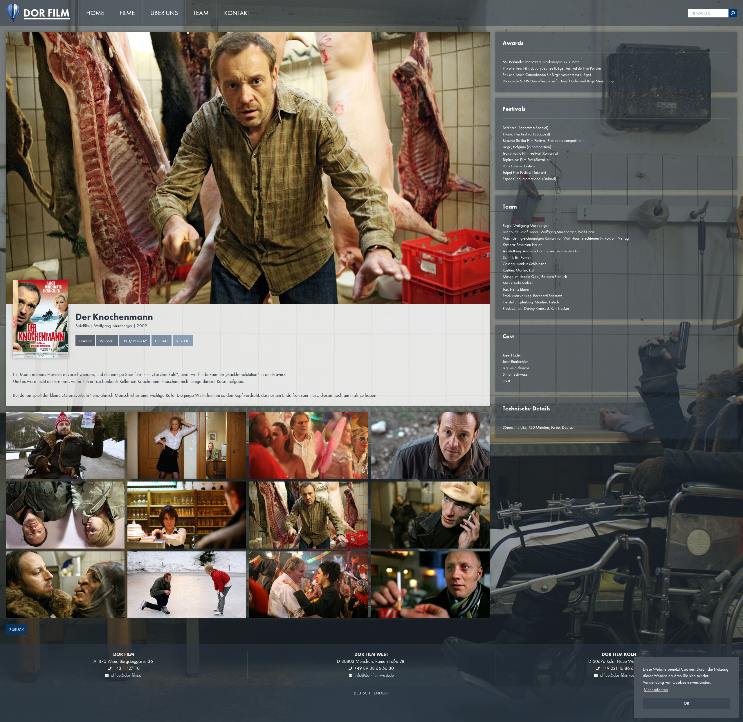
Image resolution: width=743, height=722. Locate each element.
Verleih (183, 340)
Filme (127, 13)
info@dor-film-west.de (374, 675)
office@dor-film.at (126, 675)
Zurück (16, 629)
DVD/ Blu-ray (134, 340)
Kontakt (237, 13)
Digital (161, 340)
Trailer (85, 340)
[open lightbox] (40, 319)
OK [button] (686, 703)
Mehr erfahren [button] (656, 689)
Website (107, 340)
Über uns (164, 13)
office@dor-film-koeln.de (622, 675)
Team (201, 13)
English (381, 693)
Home (95, 13)
